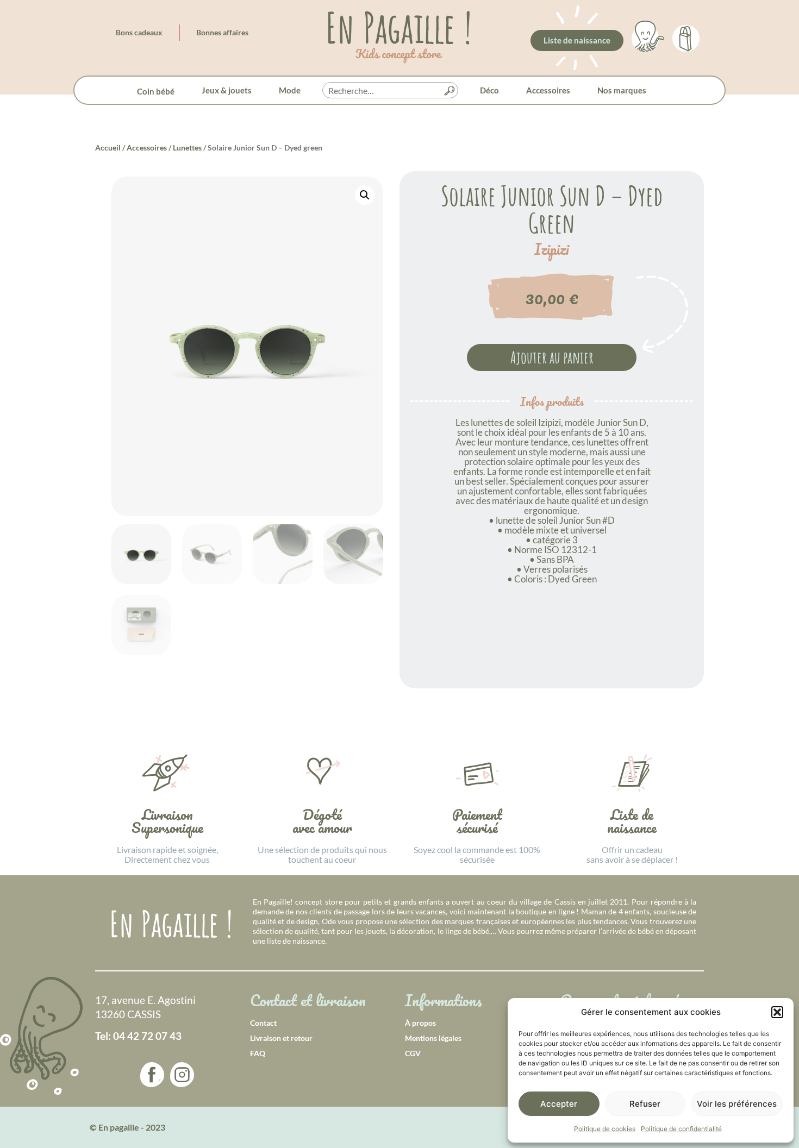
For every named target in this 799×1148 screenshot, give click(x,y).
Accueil (108, 147)
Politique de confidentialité (681, 1129)
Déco (489, 90)
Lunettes (187, 147)
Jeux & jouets (227, 90)
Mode (290, 90)
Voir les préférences (737, 1104)
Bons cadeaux (139, 32)
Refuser (644, 1104)
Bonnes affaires (222, 32)
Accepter (558, 1104)
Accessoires (548, 90)
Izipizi (551, 249)
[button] (777, 1012)
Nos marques (621, 90)
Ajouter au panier (552, 357)
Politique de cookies (604, 1129)
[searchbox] (390, 91)
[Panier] (686, 36)
